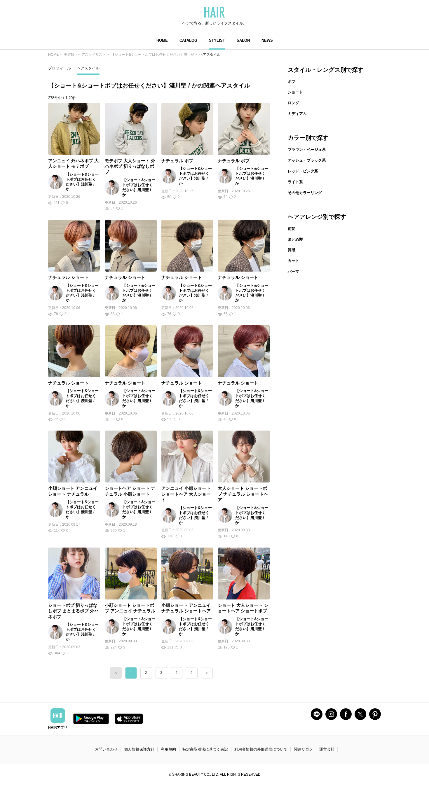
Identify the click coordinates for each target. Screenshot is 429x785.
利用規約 (168, 749)
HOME (162, 40)
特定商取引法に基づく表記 (205, 749)
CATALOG (188, 40)
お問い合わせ (106, 749)
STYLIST (217, 40)
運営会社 (326, 749)
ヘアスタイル (88, 68)
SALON (243, 40)
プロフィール (59, 68)
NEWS (267, 40)
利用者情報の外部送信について (260, 749)
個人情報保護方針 (139, 749)
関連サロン (303, 749)
